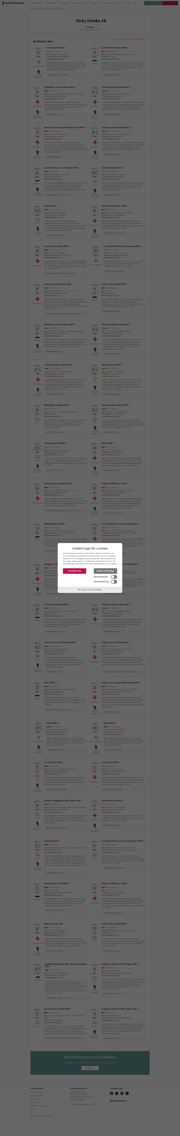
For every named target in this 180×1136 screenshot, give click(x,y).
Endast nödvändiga (105, 571)
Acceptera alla (74, 571)
